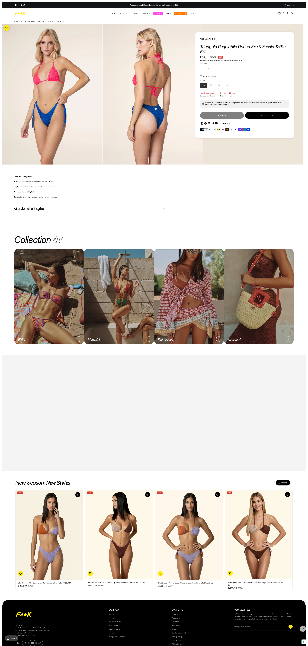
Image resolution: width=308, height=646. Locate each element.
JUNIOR (145, 13)
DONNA (110, 13)
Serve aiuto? (226, 123)
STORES (193, 13)
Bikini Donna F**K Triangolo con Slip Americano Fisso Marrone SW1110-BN (116, 582)
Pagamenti (176, 618)
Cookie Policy (177, 640)
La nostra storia (115, 622)
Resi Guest (176, 625)
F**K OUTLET (180, 13)
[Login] (287, 13)
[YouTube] (21, 5)
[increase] (214, 69)
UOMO (134, 13)
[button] (292, 13)
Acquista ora (267, 115)
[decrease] (203, 69)
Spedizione (213, 60)
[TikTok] (24, 5)
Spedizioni (176, 622)
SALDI (168, 13)
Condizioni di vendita (179, 633)
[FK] (20, 13)
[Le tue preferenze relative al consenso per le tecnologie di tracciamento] (304, 641)
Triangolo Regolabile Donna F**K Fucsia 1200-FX (243, 49)
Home (17, 21)
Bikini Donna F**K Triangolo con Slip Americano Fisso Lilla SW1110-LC (44, 583)
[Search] (283, 13)
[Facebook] (15, 5)
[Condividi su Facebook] (202, 123)
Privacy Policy (177, 637)
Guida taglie (176, 614)
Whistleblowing (177, 644)
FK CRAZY (158, 13)
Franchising (113, 625)
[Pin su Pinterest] (209, 123)
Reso (174, 629)
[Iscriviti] (291, 627)
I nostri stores (114, 629)
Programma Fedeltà (117, 637)
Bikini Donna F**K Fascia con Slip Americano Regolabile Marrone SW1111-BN (256, 584)
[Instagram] (18, 5)
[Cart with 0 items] (292, 13)
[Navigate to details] (78, 339)
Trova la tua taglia (210, 76)
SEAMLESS (123, 13)
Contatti (112, 618)
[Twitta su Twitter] (205, 123)
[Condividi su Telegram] (213, 123)
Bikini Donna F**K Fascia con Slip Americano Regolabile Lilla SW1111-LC (185, 583)
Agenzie (112, 633)
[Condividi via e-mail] (216, 123)
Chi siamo (113, 614)
